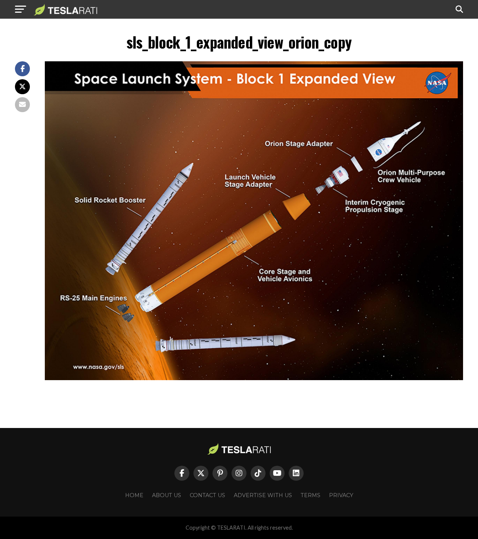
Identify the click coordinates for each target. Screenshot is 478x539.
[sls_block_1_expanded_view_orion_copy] (254, 378)
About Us (166, 495)
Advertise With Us (263, 495)
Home (134, 495)
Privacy (341, 495)
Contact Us (207, 495)
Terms (310, 495)
